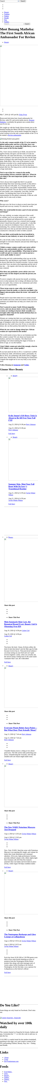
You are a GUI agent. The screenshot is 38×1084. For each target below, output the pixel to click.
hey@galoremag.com (11, 1061)
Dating (6, 16)
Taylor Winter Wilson (15, 500)
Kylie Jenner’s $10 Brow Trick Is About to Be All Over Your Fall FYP (22, 418)
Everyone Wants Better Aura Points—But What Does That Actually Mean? (20, 729)
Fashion (7, 14)
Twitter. (26, 365)
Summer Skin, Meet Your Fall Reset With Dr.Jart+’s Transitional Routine (21, 486)
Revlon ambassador (14, 135)
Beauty (6, 12)
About (6, 1057)
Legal (6, 1059)
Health (6, 18)
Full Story (11, 433)
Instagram (17, 365)
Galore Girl (25, 630)
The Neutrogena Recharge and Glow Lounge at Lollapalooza (20, 935)
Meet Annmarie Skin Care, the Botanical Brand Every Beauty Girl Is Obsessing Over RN (20, 624)
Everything (8, 1072)
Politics (6, 22)
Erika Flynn (23, 115)
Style (6, 1074)
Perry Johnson (31, 424)
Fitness (7, 1079)
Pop (5, 20)
